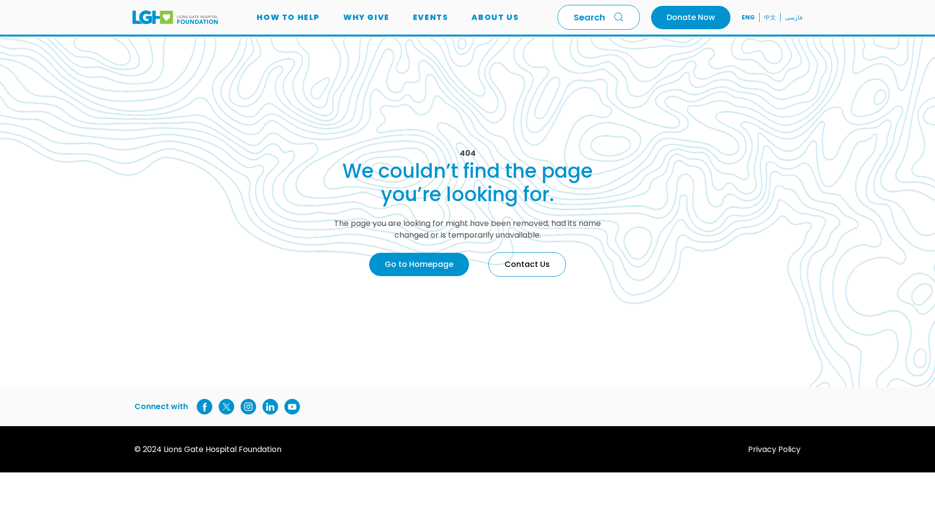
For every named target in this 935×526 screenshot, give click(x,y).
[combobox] (599, 17)
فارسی (794, 17)
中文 (770, 17)
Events (431, 17)
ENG (748, 17)
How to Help (288, 17)
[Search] (620, 17)
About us (495, 17)
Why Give (366, 17)
